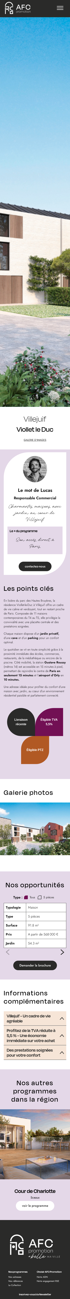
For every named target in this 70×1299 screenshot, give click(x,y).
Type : (18, 897)
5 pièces (48, 897)
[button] (62, 952)
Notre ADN (42, 1277)
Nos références (15, 1281)
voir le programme (35, 1205)
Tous (32, 897)
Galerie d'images (35, 440)
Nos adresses (14, 1277)
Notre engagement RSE (48, 1281)
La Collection (14, 1285)
